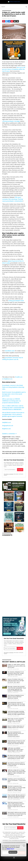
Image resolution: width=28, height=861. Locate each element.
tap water (8, 444)
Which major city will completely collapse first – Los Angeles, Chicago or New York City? (16, 720)
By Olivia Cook (16, 699)
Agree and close (12, 852)
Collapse (17, 436)
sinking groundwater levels (16, 300)
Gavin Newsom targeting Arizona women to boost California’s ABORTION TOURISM (16, 697)
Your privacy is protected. (8, 474)
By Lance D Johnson (17, 792)
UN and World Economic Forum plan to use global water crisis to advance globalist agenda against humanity (13, 414)
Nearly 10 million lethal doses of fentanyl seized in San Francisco (16, 726)
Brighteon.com (6, 428)
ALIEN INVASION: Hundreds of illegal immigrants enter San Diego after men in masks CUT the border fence (16, 705)
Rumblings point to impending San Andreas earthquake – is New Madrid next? (17, 780)
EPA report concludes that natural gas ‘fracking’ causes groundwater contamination (12, 199)
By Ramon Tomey (16, 683)
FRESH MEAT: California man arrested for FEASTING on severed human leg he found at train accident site (17, 814)
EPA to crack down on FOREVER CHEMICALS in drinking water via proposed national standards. (11, 400)
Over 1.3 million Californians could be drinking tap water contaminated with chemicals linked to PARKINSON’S (13, 407)
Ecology (16, 438)
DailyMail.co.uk (6, 422)
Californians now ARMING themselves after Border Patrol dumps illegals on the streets (15, 750)
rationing (13, 442)
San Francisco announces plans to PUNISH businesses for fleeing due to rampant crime (16, 764)
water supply (21, 446)
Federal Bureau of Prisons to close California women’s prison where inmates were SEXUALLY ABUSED (16, 742)
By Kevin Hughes (16, 776)
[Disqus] (14, 556)
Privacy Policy (10, 849)
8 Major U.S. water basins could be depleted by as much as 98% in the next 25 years (16, 666)
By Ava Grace (15, 692)
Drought (11, 438)
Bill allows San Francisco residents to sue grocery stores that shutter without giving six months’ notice (16, 757)
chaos (13, 436)
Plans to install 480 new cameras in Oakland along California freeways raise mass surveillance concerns (16, 796)
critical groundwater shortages (11, 121)
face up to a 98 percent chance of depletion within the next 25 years (13, 69)
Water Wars (5, 448)
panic (8, 442)
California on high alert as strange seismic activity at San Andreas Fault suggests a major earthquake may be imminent (16, 772)
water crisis (13, 446)
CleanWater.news (10, 351)
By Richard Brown (16, 759)
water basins (15, 444)
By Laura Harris (16, 669)
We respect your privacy (20, 836)
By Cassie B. (15, 676)
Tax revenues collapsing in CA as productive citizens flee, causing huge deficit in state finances (16, 673)
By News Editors (16, 723)
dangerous (5, 438)
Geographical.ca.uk (7, 425)
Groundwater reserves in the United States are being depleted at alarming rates (13, 387)
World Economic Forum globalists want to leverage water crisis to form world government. (14, 394)
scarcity (19, 442)
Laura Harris (12, 18)
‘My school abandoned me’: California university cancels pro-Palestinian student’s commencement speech (16, 734)
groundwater (14, 440)
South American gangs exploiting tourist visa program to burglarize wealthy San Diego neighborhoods (16, 713)
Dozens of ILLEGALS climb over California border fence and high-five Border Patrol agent (16, 681)
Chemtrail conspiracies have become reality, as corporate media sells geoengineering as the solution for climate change (16, 788)
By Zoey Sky (15, 708)
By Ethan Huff (15, 767)
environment (6, 440)
